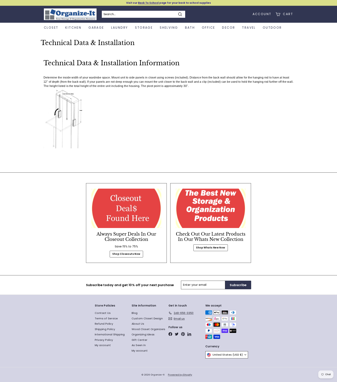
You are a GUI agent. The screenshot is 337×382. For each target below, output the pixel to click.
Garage (96, 28)
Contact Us (103, 313)
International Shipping (110, 334)
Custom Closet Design (147, 318)
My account (103, 345)
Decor (228, 28)
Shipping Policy (105, 329)
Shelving (169, 28)
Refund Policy (104, 324)
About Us (138, 324)
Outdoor (272, 28)
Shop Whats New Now (210, 247)
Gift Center (139, 340)
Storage (144, 28)
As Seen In (139, 345)
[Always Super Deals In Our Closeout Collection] (126, 208)
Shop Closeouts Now (126, 254)
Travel (249, 28)
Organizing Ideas (143, 334)
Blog (135, 313)
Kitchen (73, 28)
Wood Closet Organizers (148, 329)
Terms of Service (106, 318)
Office (208, 28)
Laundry (119, 28)
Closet (51, 28)
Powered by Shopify (180, 374)
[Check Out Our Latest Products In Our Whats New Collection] (211, 208)
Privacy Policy (104, 340)
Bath (190, 28)
